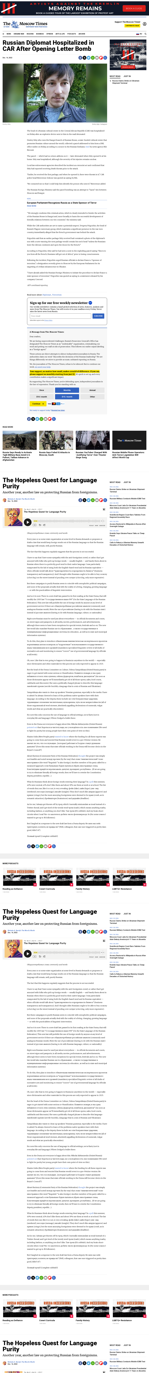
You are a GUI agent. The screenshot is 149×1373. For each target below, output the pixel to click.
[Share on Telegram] (89, 58)
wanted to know (62, 737)
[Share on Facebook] (80, 58)
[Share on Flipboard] (101, 58)
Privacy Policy (48, 320)
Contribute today (132, 25)
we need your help (42, 367)
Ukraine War (19, 34)
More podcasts (10, 863)
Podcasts (71, 34)
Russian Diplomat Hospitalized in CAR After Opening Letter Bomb (48, 45)
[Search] (145, 34)
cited (87, 147)
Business (40, 34)
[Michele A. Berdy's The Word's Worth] (5, 500)
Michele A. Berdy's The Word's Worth (21, 499)
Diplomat (47, 295)
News (9, 34)
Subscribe (98, 316)
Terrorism (57, 295)
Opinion (49, 34)
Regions (30, 34)
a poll (91, 782)
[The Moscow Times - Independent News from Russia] (25, 24)
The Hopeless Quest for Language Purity (50, 483)
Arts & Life (60, 34)
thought (82, 756)
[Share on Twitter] (84, 58)
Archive (82, 34)
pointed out (32, 727)
